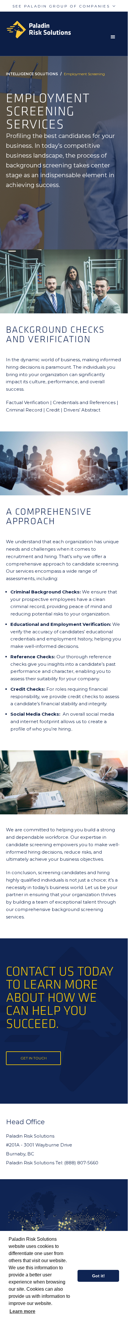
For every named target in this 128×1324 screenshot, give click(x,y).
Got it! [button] (98, 1275)
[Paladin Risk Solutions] (67, 30)
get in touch (33, 1058)
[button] (114, 36)
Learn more (22, 1311)
